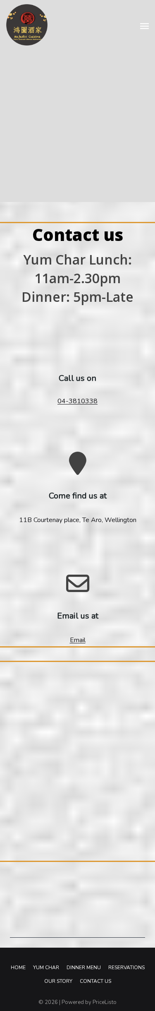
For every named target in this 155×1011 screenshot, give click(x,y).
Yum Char (46, 967)
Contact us (95, 981)
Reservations (126, 967)
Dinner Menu (84, 967)
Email (78, 640)
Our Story (58, 981)
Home (18, 967)
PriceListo (105, 1002)
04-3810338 (77, 401)
